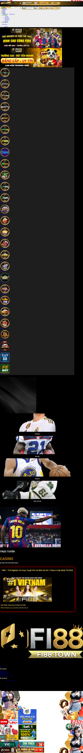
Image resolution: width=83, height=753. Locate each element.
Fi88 (3, 7)
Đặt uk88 (2, 191)
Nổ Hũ (3, 10)
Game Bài (4, 9)
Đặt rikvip (2, 248)
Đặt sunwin (2, 226)
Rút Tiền (6, 21)
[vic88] (22, 746)
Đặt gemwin (3, 294)
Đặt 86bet (2, 169)
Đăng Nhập (7, 18)
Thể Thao (4, 8)
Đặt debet (2, 123)
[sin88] (9, 724)
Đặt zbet (2, 203)
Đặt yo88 (2, 317)
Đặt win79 (2, 305)
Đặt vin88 (2, 100)
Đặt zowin (2, 328)
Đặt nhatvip (2, 339)
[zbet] (27, 739)
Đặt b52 (2, 282)
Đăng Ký (7, 17)
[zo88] (22, 752)
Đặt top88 (2, 351)
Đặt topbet (2, 180)
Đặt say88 (2, 362)
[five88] (9, 739)
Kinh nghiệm (5, 22)
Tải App (6, 16)
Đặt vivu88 (2, 134)
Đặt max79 (2, 112)
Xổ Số (3, 699)
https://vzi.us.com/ (10, 680)
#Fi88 (8, 686)
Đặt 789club (3, 271)
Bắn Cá (4, 12)
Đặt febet (2, 374)
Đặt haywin (2, 214)
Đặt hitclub (2, 237)
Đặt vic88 (2, 77)
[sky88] (27, 724)
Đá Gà (3, 11)
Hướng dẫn (4, 15)
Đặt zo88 (2, 89)
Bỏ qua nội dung (3, 0)
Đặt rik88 (2, 157)
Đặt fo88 (2, 146)
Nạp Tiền (7, 19)
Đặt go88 (2, 260)
